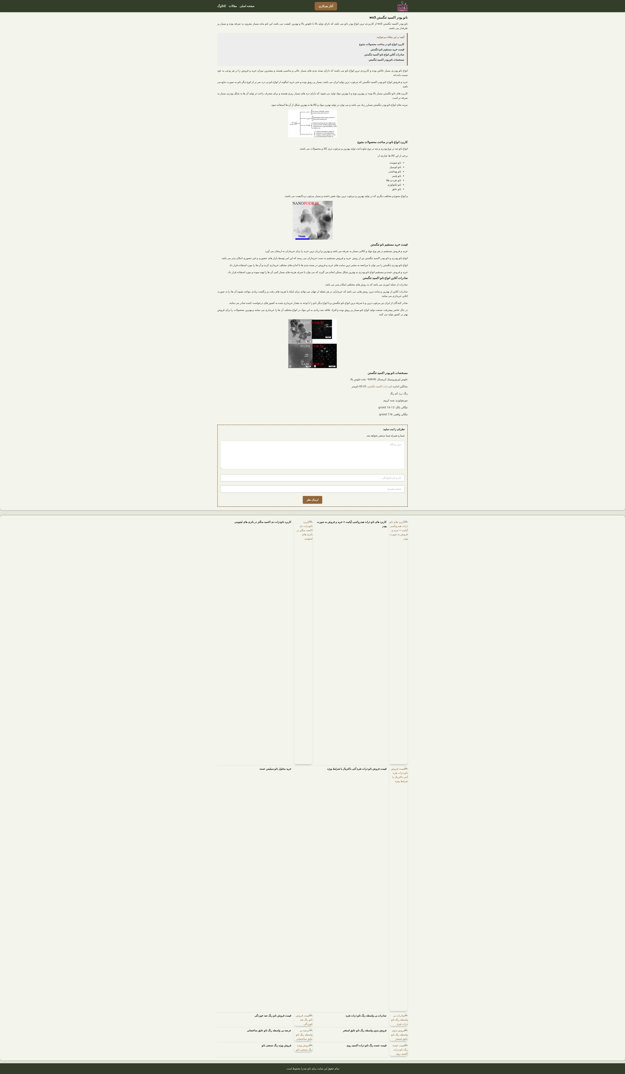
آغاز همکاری (326, 6)
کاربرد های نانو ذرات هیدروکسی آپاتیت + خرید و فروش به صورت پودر (352, 524)
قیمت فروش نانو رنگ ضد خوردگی (273, 1015)
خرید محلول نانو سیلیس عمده (275, 768)
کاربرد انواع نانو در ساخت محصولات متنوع (381, 44)
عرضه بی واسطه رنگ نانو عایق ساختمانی (269, 1030)
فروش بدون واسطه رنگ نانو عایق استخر (365, 1030)
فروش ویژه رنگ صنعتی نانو (276, 1045)
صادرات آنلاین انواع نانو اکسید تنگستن (384, 54)
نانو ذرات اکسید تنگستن (380, 386)
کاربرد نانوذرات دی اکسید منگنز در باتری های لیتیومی (262, 521)
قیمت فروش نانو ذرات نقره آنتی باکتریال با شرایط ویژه (357, 768)
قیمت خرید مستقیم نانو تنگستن (387, 49)
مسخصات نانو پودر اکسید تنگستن (386, 59)
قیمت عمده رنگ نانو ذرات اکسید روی (367, 1045)
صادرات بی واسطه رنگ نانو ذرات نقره (366, 1015)
